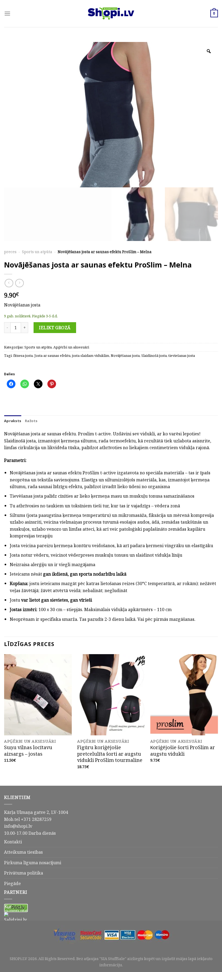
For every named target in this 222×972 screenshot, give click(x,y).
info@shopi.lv (18, 826)
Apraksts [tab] (12, 420)
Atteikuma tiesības (23, 852)
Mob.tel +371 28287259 (27, 819)
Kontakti (13, 842)
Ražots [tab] (31, 420)
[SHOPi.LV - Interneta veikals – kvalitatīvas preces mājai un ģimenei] (111, 13)
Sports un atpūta (37, 252)
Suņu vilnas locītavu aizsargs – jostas (28, 750)
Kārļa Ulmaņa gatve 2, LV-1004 (36, 812)
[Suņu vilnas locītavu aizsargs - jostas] (38, 694)
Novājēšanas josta (125, 355)
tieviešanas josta (181, 355)
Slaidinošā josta (154, 355)
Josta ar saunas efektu (52, 355)
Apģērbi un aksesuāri (71, 347)
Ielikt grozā (55, 327)
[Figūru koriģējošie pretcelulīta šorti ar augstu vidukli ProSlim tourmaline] (111, 694)
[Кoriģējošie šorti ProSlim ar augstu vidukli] (184, 694)
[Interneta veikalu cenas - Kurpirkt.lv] (16, 907)
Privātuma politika (23, 873)
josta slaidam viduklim (90, 355)
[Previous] (4, 719)
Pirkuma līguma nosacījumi (32, 862)
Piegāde (12, 883)
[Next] (218, 719)
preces (10, 252)
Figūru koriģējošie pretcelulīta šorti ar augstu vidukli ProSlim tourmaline (109, 753)
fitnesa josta (23, 355)
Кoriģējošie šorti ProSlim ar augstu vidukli (182, 750)
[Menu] (7, 13)
